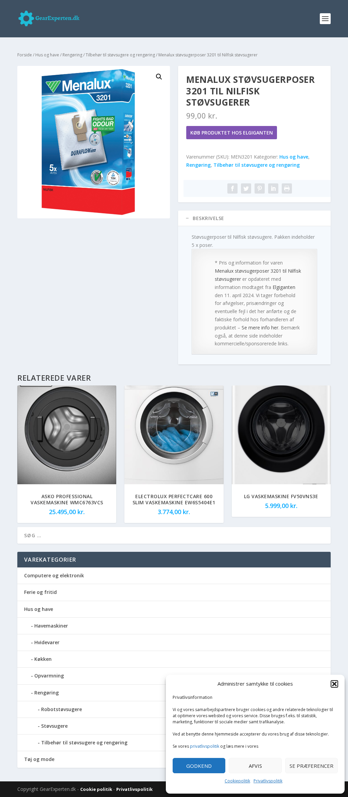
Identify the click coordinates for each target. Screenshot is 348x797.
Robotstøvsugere (61, 709)
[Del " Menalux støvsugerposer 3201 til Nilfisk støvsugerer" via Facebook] (232, 188)
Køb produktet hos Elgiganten (231, 132)
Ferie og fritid (40, 592)
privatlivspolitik (204, 746)
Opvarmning (49, 675)
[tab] (254, 218)
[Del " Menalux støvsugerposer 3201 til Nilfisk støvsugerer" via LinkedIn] (273, 188)
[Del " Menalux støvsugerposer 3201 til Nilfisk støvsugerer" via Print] (287, 188)
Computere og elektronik (54, 575)
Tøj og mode (39, 759)
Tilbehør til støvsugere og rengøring (120, 55)
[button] (334, 684)
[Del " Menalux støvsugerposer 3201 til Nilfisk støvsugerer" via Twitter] (246, 188)
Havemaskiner (51, 625)
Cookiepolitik (237, 781)
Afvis (255, 765)
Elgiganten (284, 287)
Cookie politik (96, 789)
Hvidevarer (46, 642)
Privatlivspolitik (268, 781)
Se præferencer (311, 765)
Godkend (199, 765)
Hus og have (47, 55)
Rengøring (72, 55)
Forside (24, 55)
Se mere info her (260, 327)
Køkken (43, 659)
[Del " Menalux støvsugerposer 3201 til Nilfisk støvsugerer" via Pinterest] (260, 188)
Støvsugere (54, 726)
